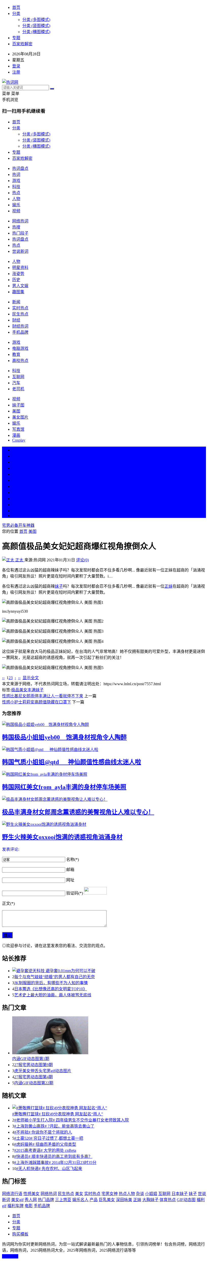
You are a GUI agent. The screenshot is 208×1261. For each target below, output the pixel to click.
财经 (16, 320)
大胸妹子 (150, 1200)
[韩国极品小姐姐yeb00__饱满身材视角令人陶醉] (104, 724)
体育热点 (168, 1200)
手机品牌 (20, 332)
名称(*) (72, 859)
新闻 (16, 302)
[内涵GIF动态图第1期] (109, 1035)
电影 (29, 1206)
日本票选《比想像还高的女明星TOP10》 (50, 989)
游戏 (16, 180)
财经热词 (20, 326)
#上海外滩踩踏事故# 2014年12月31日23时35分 (55, 1162)
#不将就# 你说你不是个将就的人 (43, 1132)
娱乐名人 (80, 1200)
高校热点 (20, 360)
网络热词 (20, 221)
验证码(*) (74, 893)
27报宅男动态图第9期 (33, 1065)
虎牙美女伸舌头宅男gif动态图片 (42, 1071)
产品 (94, 1200)
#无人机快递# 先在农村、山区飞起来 (49, 1168)
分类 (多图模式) (36, 19)
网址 (70, 880)
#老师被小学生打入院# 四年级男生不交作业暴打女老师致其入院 (71, 1120)
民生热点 (20, 314)
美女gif (17, 1200)
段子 (16, 486)
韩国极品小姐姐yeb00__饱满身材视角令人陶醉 (64, 737)
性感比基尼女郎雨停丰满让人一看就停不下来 (42, 696)
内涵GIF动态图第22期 (33, 1083)
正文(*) (8, 903)
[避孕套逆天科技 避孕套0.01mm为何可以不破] (109, 970)
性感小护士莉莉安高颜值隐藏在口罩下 (36, 702)
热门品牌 (46, 1200)
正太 (19, 560)
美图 (16, 411)
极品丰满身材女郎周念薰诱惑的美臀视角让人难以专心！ (78, 812)
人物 (16, 199)
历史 (16, 280)
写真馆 (18, 429)
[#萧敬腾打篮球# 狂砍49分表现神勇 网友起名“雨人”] (109, 1108)
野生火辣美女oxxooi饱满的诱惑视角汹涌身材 (62, 837)
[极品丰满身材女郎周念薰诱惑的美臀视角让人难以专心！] (104, 799)
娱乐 (16, 205)
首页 (16, 7)
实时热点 (20, 308)
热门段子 (20, 233)
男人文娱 (20, 286)
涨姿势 (18, 273)
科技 (16, 187)
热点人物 (127, 1193)
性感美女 (31, 1193)
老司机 (18, 389)
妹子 (59, 586)
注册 (16, 72)
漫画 (16, 435)
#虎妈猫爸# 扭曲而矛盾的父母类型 (45, 1144)
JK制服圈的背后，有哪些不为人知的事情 (51, 983)
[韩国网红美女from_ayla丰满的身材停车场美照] (104, 774)
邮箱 (70, 869)
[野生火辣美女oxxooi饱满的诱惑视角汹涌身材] (104, 824)
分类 (16, 13)
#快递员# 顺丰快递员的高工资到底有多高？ (53, 1156)
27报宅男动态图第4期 (33, 1077)
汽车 (16, 383)
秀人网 (31, 1200)
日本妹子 (179, 1193)
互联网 (18, 377)
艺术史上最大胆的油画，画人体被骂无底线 (52, 995)
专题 (16, 38)
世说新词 (20, 251)
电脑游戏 (20, 348)
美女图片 (20, 417)
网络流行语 (12, 1193)
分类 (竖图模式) (36, 26)
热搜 (16, 227)
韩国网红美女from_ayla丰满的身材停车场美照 (64, 787)
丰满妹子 (35, 690)
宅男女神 (109, 1193)
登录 (16, 66)
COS (16, 515)
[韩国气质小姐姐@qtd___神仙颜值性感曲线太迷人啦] (104, 749)
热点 (16, 193)
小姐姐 (151, 1193)
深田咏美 (124, 1200)
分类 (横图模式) (36, 32)
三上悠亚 (63, 1200)
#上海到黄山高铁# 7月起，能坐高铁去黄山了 (54, 1126)
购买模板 (20, 1234)
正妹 (168, 586)
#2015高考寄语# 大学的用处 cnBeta (45, 1150)
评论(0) (82, 560)
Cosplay (18, 440)
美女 (16, 498)
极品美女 (19, 690)
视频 (16, 211)
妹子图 (18, 405)
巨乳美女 (107, 1200)
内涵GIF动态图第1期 (30, 1059)
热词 (16, 174)
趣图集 (18, 292)
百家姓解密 (22, 44)
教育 (16, 354)
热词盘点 (20, 168)
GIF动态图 (186, 1200)
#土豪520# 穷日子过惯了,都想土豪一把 (48, 1138)
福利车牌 (15, 1206)
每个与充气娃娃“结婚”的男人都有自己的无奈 (54, 977)
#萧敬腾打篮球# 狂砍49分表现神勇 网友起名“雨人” (57, 1114)
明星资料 (20, 267)
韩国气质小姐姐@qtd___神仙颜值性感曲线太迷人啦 (71, 762)
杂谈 (140, 1193)
